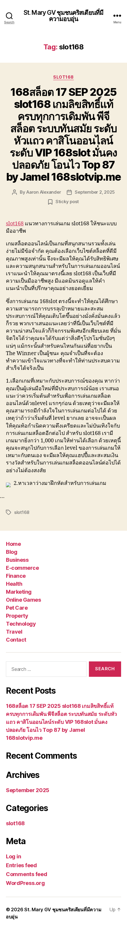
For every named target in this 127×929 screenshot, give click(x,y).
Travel (14, 632)
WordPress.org (25, 883)
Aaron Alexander (43, 192)
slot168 (63, 77)
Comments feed (26, 874)
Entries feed (21, 865)
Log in (13, 856)
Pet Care (16, 608)
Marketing (19, 592)
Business (17, 560)
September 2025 (27, 790)
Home (13, 544)
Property (17, 616)
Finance (16, 576)
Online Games (23, 600)
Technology (21, 624)
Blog (11, 552)
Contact (16, 640)
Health (14, 584)
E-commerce (22, 568)
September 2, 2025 (95, 192)
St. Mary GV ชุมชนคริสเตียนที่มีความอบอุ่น (63, 15)
